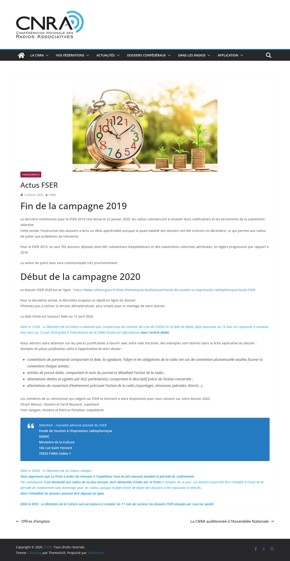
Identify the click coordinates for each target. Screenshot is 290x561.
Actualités (106, 55)
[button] (46, 55)
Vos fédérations (70, 55)
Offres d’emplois (35, 521)
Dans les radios (191, 55)
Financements (30, 174)
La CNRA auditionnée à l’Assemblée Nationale (229, 521)
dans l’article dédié (154, 332)
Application (228, 55)
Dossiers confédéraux (146, 55)
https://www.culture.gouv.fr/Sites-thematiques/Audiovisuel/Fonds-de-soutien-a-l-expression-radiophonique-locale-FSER (164, 290)
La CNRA (37, 55)
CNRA (52, 195)
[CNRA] (21, 55)
